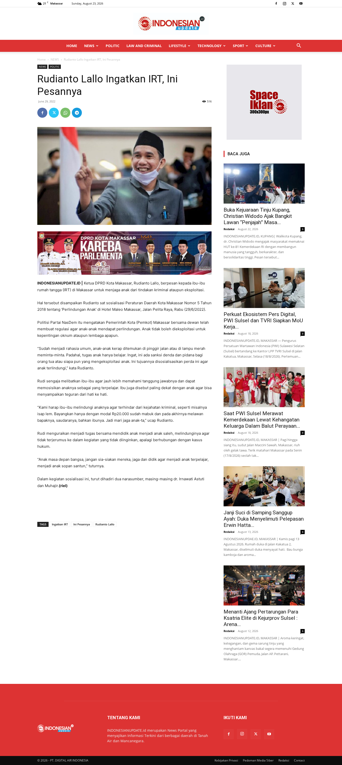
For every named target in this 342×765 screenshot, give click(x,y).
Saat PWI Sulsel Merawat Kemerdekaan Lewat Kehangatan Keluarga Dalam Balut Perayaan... (262, 419)
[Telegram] (77, 113)
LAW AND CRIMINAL (144, 45)
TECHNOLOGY (210, 45)
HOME (71, 45)
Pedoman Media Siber (258, 760)
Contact (299, 760)
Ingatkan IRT (60, 524)
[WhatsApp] (65, 113)
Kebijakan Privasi (226, 760)
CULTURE (263, 45)
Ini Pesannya (81, 524)
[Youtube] (301, 3)
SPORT (238, 45)
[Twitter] (292, 3)
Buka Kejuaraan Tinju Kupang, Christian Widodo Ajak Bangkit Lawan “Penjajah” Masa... (258, 216)
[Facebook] (276, 3)
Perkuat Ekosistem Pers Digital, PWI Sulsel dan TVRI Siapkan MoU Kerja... (263, 320)
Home (41, 59)
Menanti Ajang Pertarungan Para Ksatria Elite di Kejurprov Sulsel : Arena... (261, 618)
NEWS (89, 45)
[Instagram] (284, 3)
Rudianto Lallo (104, 524)
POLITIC (112, 45)
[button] (299, 46)
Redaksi (229, 229)
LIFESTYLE (177, 45)
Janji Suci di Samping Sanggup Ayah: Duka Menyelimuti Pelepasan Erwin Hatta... (264, 519)
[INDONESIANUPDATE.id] (171, 24)
